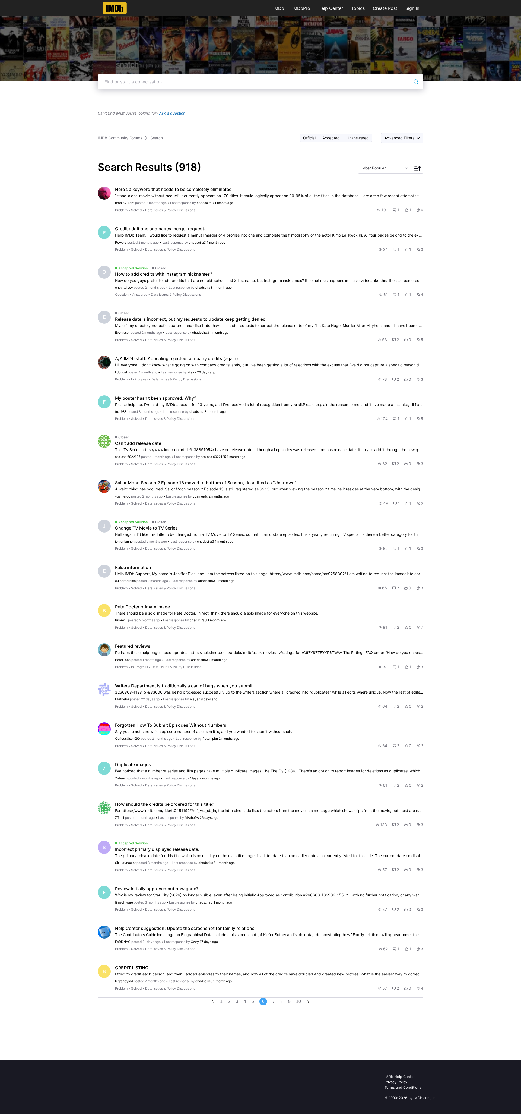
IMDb (278, 8)
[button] (309, 138)
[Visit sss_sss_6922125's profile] (104, 441)
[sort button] (417, 168)
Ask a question (172, 113)
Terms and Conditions (403, 1087)
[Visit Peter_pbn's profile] (104, 649)
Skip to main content (23, 4)
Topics (358, 8)
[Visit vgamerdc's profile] (104, 486)
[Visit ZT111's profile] (104, 807)
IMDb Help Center (400, 1076)
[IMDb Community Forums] (115, 8)
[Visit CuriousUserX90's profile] (104, 728)
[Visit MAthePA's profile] (104, 689)
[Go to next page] (308, 1002)
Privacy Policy (396, 1082)
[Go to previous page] (212, 1002)
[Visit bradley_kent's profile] (104, 193)
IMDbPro (301, 8)
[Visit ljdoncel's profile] (104, 362)
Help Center (330, 8)
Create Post (385, 8)
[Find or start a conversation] (416, 82)
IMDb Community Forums (120, 138)
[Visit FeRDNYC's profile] (104, 932)
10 (298, 1001)
